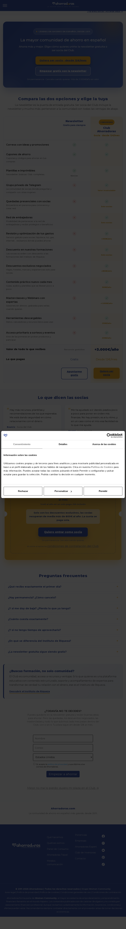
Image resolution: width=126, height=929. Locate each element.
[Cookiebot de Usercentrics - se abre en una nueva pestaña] (109, 435)
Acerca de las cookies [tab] (104, 444)
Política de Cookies (102, 467)
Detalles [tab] (63, 444)
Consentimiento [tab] (21, 444)
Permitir (103, 491)
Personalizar (61, 491)
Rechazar (23, 491)
